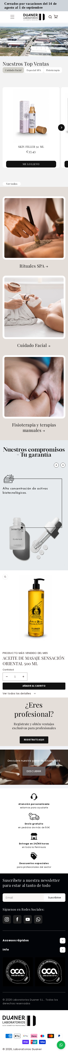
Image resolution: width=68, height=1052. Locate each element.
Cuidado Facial (32, 345)
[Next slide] (61, 127)
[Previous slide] (6, 127)
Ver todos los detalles (17, 693)
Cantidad (8, 669)
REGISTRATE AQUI (34, 739)
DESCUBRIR (34, 771)
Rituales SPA (32, 266)
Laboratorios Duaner (27, 1049)
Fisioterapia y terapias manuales (34, 427)
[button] (12, 17)
